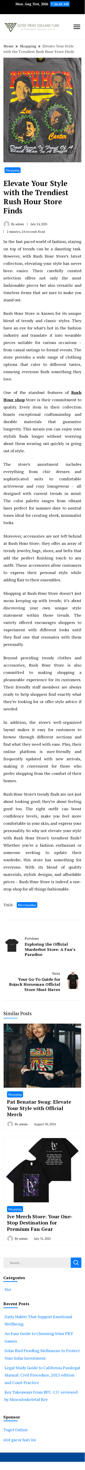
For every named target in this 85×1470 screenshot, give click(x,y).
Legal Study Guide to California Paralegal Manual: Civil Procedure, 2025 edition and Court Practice (42, 1375)
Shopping (12, 170)
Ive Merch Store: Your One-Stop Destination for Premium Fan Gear (39, 1222)
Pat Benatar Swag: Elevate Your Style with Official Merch (39, 1108)
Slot (8, 1289)
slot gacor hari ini (19, 1439)
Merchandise (27, 905)
